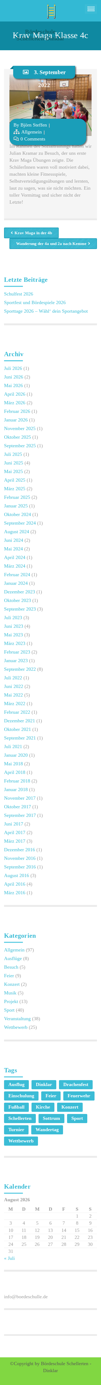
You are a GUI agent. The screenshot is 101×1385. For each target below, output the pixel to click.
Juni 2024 (13, 540)
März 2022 (14, 703)
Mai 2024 (13, 548)
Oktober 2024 (17, 514)
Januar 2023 (16, 660)
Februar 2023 (17, 652)
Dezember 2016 (19, 849)
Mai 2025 (13, 471)
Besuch (11, 967)
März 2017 (14, 841)
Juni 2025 (13, 463)
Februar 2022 (17, 712)
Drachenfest (75, 1084)
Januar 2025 (16, 505)
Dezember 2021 (19, 720)
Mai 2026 (13, 385)
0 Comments (32, 139)
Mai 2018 (13, 763)
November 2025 (20, 428)
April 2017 (14, 832)
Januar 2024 (16, 583)
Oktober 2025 (17, 437)
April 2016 (14, 884)
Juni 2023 (13, 626)
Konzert (12, 984)
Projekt (11, 1001)
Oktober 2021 (17, 729)
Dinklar (44, 1084)
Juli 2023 (13, 617)
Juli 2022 (13, 677)
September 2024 (20, 523)
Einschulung (21, 1095)
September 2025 (20, 445)
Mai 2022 (13, 695)
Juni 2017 (13, 824)
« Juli (9, 1258)
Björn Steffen (33, 125)
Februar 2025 (17, 497)
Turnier (16, 1129)
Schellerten (20, 1118)
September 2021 (20, 738)
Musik (10, 993)
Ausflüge (13, 958)
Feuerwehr (79, 1095)
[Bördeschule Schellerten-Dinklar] (50, 9)
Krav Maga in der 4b (33, 233)
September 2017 (20, 815)
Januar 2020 (16, 755)
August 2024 (16, 531)
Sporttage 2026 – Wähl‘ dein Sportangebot (46, 311)
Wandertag (47, 1129)
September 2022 (20, 669)
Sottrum (51, 1118)
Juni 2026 (13, 377)
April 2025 (14, 480)
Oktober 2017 (17, 806)
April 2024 (14, 557)
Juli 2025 (13, 454)
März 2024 (14, 566)
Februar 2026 (17, 411)
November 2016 (20, 858)
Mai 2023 (13, 634)
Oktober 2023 (17, 600)
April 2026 (14, 394)
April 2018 (14, 772)
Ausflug (16, 1084)
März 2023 (14, 643)
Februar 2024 (17, 574)
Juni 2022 (13, 686)
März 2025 (14, 488)
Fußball (16, 1107)
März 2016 (14, 892)
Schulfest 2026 (18, 294)
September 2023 (20, 609)
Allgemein (31, 132)
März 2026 (14, 402)
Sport (9, 1010)
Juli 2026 (13, 368)
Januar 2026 (16, 420)
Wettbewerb (15, 1027)
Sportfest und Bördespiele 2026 (35, 302)
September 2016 (20, 867)
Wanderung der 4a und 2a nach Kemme (51, 243)
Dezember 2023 (19, 591)
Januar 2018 (16, 789)
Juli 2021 (13, 746)
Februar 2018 (17, 781)
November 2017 (20, 798)
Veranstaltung (17, 1018)
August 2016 (16, 875)
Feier (9, 975)
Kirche (43, 1107)
